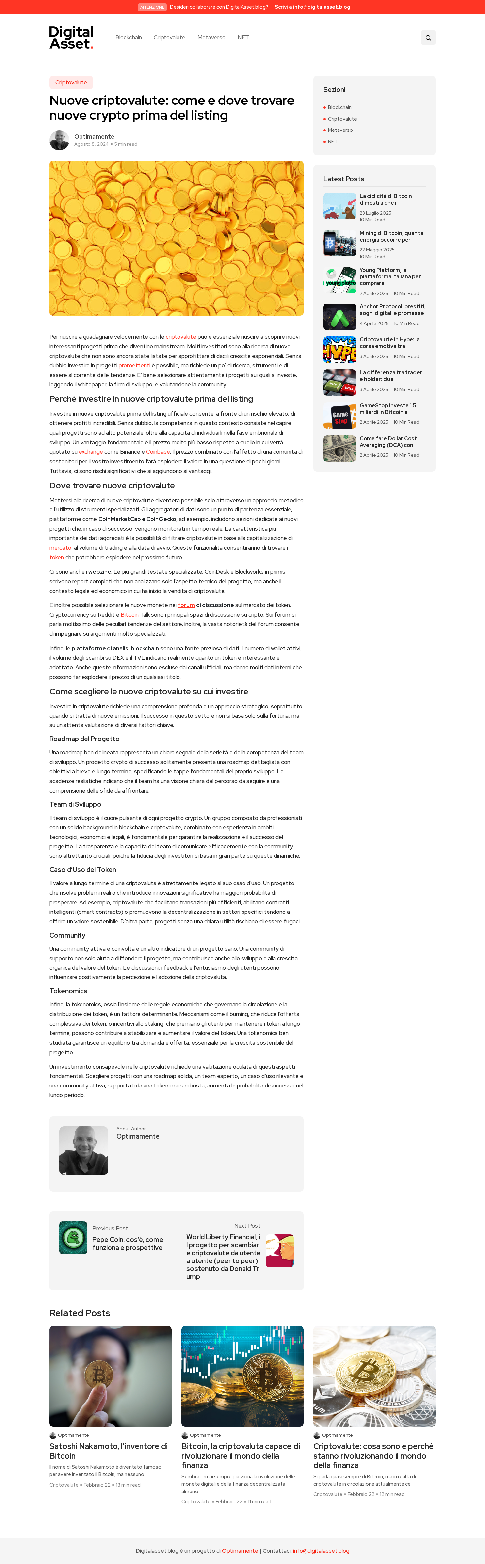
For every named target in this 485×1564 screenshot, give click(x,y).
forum (186, 605)
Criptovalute (169, 37)
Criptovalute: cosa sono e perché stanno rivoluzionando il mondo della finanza (373, 1456)
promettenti (134, 365)
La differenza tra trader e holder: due (391, 376)
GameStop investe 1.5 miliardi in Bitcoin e (388, 409)
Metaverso (211, 37)
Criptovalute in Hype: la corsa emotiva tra (390, 343)
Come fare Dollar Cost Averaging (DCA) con (388, 442)
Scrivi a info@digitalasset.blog (312, 7)
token (56, 557)
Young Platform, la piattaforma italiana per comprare (390, 277)
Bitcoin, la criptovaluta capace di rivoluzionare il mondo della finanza (240, 1456)
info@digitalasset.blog (321, 1550)
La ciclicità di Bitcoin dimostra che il (386, 199)
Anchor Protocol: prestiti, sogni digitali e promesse (393, 310)
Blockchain (128, 37)
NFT (243, 37)
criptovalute (181, 336)
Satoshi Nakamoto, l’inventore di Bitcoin (108, 1451)
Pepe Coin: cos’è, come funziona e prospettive (127, 1244)
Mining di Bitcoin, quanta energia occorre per (391, 236)
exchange (91, 451)
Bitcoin (130, 614)
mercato (60, 547)
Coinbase (158, 451)
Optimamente (94, 136)
